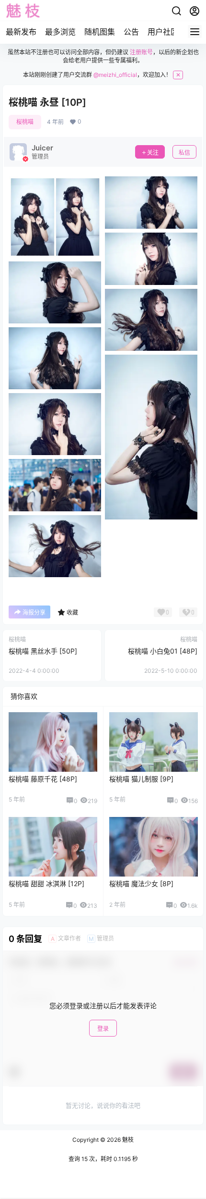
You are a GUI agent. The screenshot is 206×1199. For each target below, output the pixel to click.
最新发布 (21, 32)
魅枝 (127, 1139)
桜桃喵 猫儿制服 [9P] (141, 779)
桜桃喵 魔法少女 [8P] (141, 883)
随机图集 (99, 32)
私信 (184, 152)
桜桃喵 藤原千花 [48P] (43, 779)
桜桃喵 (25, 121)
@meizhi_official (115, 74)
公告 (131, 32)
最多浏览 (60, 32)
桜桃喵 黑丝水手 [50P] (43, 651)
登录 (103, 1028)
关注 (153, 152)
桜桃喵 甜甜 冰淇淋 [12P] (46, 883)
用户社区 (163, 32)
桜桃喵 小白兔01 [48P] (162, 651)
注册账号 (141, 52)
